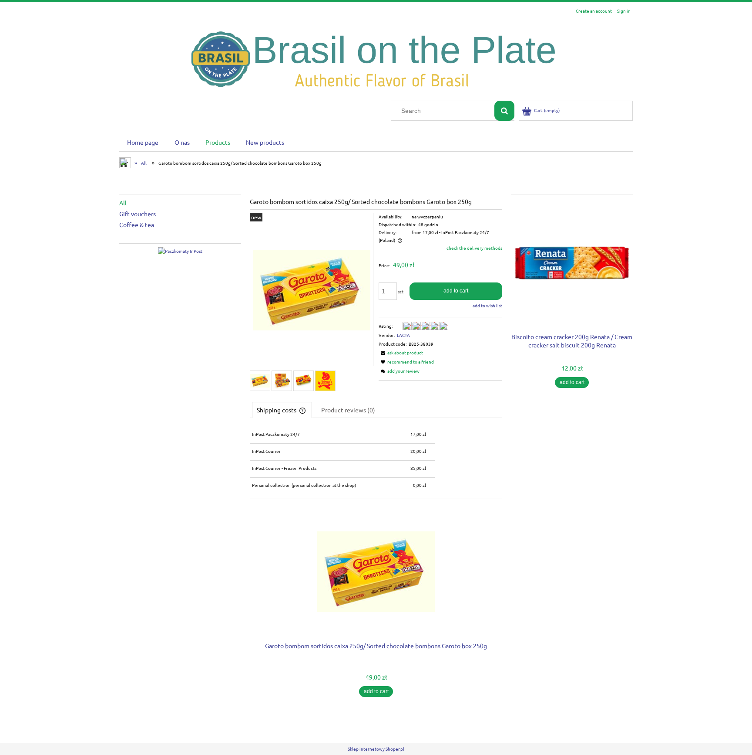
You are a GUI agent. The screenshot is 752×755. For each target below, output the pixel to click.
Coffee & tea (136, 224)
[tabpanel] (376, 460)
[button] (401, 352)
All (123, 203)
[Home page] (376, 58)
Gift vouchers (137, 214)
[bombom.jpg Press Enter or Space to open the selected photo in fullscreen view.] (311, 290)
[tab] (282, 410)
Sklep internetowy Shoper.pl (376, 748)
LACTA (403, 335)
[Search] (504, 111)
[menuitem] (142, 141)
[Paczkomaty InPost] (180, 250)
